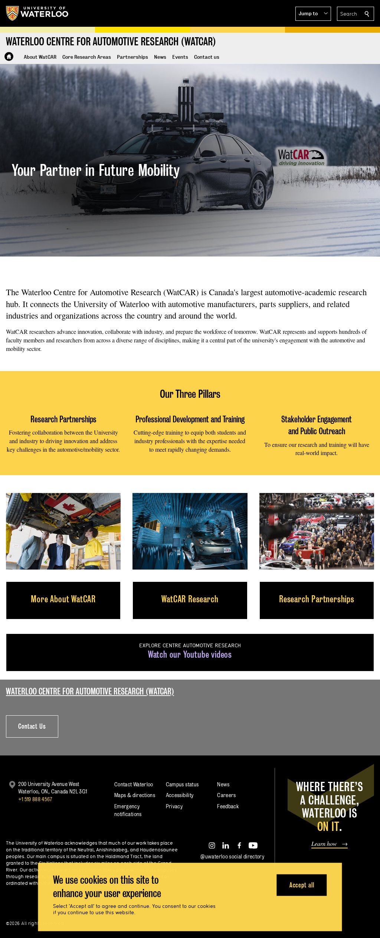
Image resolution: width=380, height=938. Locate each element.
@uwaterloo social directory (232, 856)
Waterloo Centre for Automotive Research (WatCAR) (90, 691)
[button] (313, 13)
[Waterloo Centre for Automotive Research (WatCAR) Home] (8, 56)
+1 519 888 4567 (35, 799)
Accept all (301, 885)
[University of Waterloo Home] (37, 13)
